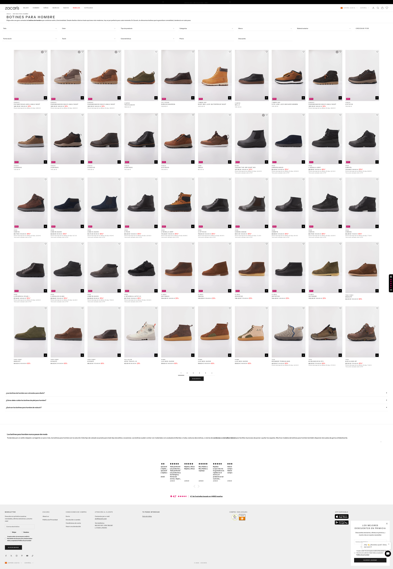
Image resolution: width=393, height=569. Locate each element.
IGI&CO (347, 102)
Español (363, 8)
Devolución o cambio (73, 520)
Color (64, 28)
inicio (9, 14)
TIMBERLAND (202, 102)
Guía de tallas (147, 516)
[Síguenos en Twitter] (11, 556)
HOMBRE (36, 8)
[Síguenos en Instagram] (17, 556)
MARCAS (56, 8)
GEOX (273, 165)
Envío (68, 516)
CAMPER (127, 103)
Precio (182, 39)
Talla (4, 28)
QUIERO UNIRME (370, 560)
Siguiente (196, 378)
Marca (240, 28)
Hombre (26, 532)
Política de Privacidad (50, 520)
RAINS (237, 165)
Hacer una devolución (73, 526)
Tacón (64, 39)
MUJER (26, 8)
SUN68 (163, 359)
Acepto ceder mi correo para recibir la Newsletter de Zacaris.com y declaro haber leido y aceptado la (371, 553)
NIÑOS (46, 8)
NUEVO (66, 8)
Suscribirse (13, 547)
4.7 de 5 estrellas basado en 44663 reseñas (206, 496)
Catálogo (88, 8)
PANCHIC (17, 102)
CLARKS (163, 294)
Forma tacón (7, 39)
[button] (195, 486)
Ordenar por (362, 28)
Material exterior (302, 28)
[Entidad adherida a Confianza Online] (238, 517)
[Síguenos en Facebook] (6, 556)
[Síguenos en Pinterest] (22, 556)
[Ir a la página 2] (212, 373)
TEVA (273, 359)
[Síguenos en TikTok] (33, 556)
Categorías (183, 28)
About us (46, 516)
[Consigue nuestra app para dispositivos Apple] (342, 516)
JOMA (200, 165)
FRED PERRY (349, 295)
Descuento (242, 39)
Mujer (14, 532)
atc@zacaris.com (101, 519)
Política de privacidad (362, 555)
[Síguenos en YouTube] (27, 556)
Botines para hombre (20, 14)
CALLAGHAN (165, 102)
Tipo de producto (126, 28)
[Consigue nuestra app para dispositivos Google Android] (342, 522)
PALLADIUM (128, 359)
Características (126, 39)
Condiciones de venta (73, 523)
